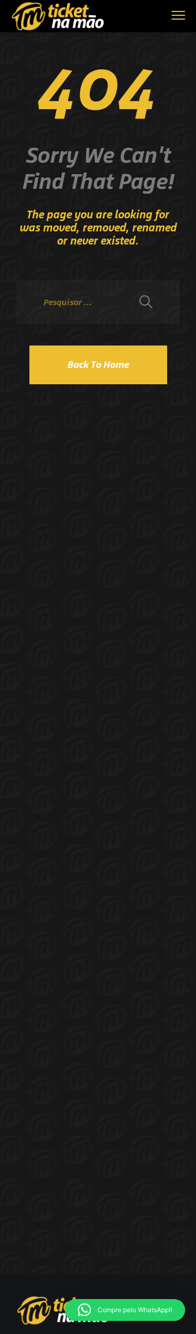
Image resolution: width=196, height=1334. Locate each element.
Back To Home (98, 365)
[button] (125, 1310)
